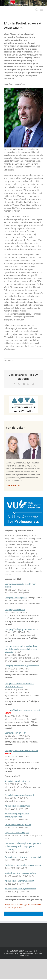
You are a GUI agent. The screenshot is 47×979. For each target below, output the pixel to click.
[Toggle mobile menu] (41, 9)
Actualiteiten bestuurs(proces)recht (20, 888)
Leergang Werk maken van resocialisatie (23, 710)
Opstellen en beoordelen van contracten (23, 865)
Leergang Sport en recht (15, 732)
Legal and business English (17, 832)
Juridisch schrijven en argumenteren (21, 873)
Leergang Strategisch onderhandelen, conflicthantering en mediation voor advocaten (21, 649)
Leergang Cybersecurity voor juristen (21, 750)
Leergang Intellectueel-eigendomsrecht (22, 665)
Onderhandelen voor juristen (18, 824)
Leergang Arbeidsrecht (15, 609)
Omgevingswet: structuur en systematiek (23, 857)
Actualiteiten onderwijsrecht (17, 781)
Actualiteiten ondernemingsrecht (19, 880)
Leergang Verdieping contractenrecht (21, 629)
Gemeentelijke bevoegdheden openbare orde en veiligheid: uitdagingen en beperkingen (23, 846)
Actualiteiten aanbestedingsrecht (19, 795)
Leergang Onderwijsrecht (16, 597)
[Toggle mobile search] (36, 9)
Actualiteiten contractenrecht (17, 805)
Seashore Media (24, 956)
